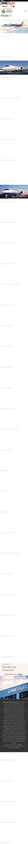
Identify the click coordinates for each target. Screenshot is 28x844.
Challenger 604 (7, 656)
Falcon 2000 (6, 573)
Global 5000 (6, 366)
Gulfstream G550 (8, 201)
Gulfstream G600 (8, 180)
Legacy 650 (5, 35)
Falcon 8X (4, 470)
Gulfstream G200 (8, 822)
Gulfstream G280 (8, 801)
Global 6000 (6, 346)
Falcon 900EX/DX (8, 408)
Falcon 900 (5, 449)
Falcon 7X (4, 491)
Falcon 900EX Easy (9, 429)
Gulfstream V (6, 77)
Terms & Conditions (18, 744)
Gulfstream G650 (8, 160)
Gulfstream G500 (8, 222)
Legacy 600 (5, 56)
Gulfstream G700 (8, 139)
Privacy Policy (8, 744)
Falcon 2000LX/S (8, 532)
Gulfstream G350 (8, 263)
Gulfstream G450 (8, 242)
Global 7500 (6, 325)
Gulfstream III (7, 118)
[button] (25, 11)
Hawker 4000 (7, 760)
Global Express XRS (9, 284)
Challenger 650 (7, 615)
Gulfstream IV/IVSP (9, 98)
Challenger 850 (7, 594)
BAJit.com (13, 738)
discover (5, 664)
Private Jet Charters (9, 668)
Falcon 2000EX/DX (9, 553)
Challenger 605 (7, 635)
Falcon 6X (4, 511)
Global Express (7, 304)
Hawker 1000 (6, 780)
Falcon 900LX (7, 387)
